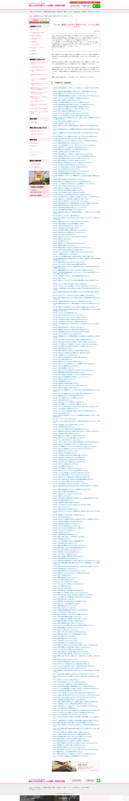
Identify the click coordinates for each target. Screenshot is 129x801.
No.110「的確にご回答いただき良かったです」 (66, 509)
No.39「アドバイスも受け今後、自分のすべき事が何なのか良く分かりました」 (74, 666)
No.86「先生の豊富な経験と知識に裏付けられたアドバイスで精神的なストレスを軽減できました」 (76, 563)
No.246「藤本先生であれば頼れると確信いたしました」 (68, 190)
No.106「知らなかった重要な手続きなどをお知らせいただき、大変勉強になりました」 (76, 519)
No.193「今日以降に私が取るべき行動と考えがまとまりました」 (70, 319)
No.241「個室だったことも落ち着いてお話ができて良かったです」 (71, 199)
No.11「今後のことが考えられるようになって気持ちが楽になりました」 (72, 734)
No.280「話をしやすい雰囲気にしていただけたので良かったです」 (71, 108)
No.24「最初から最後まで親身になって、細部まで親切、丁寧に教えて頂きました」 (75, 701)
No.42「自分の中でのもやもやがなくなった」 (65, 659)
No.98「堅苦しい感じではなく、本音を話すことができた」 (69, 536)
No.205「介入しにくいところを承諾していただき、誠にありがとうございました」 (75, 286)
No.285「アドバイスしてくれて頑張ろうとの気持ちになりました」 (71, 98)
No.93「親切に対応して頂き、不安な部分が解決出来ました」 (69, 547)
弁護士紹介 (60, 11)
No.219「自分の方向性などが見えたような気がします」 (68, 249)
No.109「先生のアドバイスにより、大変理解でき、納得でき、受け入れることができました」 (76, 511)
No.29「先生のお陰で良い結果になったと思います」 (67, 690)
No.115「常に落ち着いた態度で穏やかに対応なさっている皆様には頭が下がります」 (76, 498)
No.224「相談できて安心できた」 (62, 239)
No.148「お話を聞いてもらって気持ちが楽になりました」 (69, 424)
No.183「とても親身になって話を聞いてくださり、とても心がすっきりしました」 (75, 344)
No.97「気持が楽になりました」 (62, 538)
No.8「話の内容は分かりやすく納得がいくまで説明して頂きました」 (72, 740)
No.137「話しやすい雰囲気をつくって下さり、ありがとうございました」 (73, 448)
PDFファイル (34, 22)
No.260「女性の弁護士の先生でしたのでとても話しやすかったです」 (72, 158)
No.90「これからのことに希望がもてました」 (65, 554)
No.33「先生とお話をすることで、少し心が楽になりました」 (69, 682)
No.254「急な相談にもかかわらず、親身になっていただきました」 (71, 171)
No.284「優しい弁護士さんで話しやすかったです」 (67, 100)
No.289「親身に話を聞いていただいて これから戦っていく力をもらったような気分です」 (76, 88)
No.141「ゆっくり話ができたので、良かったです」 (67, 440)
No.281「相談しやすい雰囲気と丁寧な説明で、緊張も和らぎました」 (72, 106)
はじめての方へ (38, 11)
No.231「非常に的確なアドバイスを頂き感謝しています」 (69, 223)
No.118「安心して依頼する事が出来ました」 (65, 491)
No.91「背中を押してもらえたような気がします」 (66, 552)
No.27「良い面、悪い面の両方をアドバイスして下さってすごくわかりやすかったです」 (76, 695)
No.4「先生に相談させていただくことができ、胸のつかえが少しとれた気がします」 (76, 749)
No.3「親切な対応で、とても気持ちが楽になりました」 (68, 751)
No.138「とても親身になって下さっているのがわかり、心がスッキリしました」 (74, 446)
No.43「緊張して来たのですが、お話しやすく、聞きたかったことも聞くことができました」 (76, 656)
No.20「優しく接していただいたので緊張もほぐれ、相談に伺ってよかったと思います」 (76, 710)
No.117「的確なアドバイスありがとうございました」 (67, 493)
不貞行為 (33, 155)
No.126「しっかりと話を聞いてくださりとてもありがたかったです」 (72, 472)
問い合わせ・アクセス (93, 11)
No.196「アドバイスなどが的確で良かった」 (65, 312)
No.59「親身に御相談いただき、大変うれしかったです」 (68, 623)
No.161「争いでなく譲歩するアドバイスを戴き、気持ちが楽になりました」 (73, 393)
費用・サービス (68, 11)
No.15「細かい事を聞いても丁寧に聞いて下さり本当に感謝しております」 (73, 722)
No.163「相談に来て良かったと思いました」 (65, 387)
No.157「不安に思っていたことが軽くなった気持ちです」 (69, 402)
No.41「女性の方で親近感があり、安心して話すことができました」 (71, 661)
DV (32, 149)
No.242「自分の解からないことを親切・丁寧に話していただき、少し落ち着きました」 (76, 196)
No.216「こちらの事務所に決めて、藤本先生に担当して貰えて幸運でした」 (73, 256)
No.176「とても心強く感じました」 (63, 359)
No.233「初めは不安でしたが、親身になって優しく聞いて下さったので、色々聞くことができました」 (76, 218)
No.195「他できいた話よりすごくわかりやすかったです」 (69, 315)
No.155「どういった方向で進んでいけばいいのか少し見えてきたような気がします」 (76, 406)
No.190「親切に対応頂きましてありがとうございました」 (69, 327)
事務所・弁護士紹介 (36, 36)
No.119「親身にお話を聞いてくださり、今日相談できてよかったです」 (72, 489)
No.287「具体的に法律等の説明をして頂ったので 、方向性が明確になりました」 (75, 91)
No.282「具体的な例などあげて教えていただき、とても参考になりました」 (73, 104)
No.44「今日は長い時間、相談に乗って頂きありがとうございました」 (72, 653)
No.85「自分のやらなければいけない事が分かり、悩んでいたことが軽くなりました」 (76, 566)
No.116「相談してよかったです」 (62, 496)
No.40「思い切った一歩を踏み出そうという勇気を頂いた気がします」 (72, 663)
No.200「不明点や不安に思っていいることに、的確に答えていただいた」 (73, 301)
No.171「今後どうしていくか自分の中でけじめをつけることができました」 (73, 370)
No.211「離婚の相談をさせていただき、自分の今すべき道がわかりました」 (73, 270)
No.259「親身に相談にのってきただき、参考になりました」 (69, 160)
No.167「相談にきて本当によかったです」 (64, 379)
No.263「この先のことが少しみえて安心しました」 (67, 151)
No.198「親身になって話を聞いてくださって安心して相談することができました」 (75, 307)
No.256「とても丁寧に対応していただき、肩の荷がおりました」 (70, 167)
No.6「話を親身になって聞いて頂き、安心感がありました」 (69, 745)
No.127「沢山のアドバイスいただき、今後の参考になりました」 (70, 470)
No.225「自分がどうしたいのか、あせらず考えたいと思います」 (70, 236)
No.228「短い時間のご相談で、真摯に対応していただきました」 (70, 230)
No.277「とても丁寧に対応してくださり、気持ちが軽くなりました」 (72, 115)
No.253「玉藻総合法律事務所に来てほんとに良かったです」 (69, 173)
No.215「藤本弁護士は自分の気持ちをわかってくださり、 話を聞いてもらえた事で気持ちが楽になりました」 (76, 259)
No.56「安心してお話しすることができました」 (66, 629)
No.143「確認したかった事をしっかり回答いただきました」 (69, 435)
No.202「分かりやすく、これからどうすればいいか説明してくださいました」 (74, 295)
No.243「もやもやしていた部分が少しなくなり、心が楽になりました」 (72, 194)
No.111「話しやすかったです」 (61, 506)
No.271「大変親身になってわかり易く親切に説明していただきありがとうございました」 (76, 133)
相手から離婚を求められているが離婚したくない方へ (39, 84)
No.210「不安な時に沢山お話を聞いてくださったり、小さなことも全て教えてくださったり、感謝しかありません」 (76, 272)
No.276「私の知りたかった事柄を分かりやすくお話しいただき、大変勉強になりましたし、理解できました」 (76, 118)
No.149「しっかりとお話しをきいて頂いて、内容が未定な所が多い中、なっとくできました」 (76, 421)
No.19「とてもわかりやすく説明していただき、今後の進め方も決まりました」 (74, 712)
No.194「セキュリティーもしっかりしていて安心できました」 (70, 317)
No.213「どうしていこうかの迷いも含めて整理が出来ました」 (70, 264)
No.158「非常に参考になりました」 (63, 400)
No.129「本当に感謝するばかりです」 (63, 466)
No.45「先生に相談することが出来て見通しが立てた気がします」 (71, 651)
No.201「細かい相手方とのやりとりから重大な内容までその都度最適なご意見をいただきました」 (76, 298)
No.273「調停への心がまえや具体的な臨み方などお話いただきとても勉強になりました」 (76, 126)
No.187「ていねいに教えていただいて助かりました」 (67, 334)
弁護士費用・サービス (37, 39)
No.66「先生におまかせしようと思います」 (65, 608)
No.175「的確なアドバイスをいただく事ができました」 (68, 361)
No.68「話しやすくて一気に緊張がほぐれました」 (66, 603)
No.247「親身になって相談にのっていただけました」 (67, 188)
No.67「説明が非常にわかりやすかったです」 (65, 605)
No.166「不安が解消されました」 (62, 381)
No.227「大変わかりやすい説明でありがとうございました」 (69, 232)
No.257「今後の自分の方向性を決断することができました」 (69, 164)
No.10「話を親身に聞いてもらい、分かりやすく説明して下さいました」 (72, 736)
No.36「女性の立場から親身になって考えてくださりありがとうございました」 (74, 674)
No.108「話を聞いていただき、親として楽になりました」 (69, 514)
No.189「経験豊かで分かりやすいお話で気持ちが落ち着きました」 (71, 329)
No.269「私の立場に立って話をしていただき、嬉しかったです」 (70, 138)
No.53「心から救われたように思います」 (64, 636)
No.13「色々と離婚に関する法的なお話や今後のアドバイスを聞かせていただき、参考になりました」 (76, 729)
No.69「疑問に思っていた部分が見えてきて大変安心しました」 (70, 601)
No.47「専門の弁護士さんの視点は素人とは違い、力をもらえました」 (72, 647)
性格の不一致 (34, 146)
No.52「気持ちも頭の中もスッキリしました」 (65, 638)
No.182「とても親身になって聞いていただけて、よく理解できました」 (72, 346)
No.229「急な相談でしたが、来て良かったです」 (66, 228)
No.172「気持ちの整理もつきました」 (63, 368)
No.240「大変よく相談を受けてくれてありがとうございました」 (70, 201)
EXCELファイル (44, 22)
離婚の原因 (34, 143)
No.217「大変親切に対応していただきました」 (66, 254)
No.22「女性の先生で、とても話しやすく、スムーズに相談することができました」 (75, 706)
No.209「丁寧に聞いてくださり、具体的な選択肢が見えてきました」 (72, 275)
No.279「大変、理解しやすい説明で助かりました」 (67, 111)
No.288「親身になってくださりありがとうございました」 (69, 93)
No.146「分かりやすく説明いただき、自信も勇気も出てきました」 (71, 429)
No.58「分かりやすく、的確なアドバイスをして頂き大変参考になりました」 (74, 625)
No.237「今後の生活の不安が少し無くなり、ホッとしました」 (70, 207)
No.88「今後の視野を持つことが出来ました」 (65, 558)
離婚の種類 (34, 122)
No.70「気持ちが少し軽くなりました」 (64, 599)
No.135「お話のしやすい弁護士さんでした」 (65, 453)
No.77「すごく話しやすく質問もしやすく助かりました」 (68, 584)
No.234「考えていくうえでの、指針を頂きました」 (67, 215)
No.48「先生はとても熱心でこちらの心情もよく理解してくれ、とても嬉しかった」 (75, 645)
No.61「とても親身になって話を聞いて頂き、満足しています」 (70, 618)
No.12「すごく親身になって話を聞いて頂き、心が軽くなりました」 (71, 732)
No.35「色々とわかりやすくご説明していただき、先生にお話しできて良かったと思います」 (76, 676)
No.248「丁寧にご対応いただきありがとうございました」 (69, 185)
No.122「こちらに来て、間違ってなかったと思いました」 (69, 481)
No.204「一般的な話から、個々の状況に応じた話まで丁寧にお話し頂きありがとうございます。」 (76, 288)
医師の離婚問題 (35, 167)
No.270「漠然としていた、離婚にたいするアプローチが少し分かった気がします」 (75, 136)
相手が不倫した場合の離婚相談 (39, 109)
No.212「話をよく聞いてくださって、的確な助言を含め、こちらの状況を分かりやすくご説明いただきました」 (76, 267)
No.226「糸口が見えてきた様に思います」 (64, 234)
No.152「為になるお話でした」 (61, 413)
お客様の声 (84, 11)
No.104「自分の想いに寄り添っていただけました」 (67, 523)
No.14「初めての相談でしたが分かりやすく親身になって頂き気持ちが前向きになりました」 (76, 725)
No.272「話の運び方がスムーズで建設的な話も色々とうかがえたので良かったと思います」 (76, 129)
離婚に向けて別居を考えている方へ (39, 75)
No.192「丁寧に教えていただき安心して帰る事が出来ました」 (70, 321)
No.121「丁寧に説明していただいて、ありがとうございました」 (70, 483)
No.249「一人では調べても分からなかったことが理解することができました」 (74, 183)
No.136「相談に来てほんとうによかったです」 (66, 451)
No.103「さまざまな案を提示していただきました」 (67, 525)
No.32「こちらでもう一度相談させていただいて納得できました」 (71, 684)
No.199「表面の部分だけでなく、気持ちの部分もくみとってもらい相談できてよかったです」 (76, 304)
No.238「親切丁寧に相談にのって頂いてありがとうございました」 (71, 205)
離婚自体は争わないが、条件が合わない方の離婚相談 (39, 88)
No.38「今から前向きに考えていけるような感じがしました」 (69, 668)
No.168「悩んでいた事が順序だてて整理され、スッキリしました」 (71, 376)
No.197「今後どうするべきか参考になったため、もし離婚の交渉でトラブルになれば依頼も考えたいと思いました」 (76, 309)
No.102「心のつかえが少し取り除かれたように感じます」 (69, 528)
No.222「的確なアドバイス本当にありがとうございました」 (69, 243)
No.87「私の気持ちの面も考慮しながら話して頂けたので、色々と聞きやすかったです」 (76, 560)
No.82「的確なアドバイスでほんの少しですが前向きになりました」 (71, 573)
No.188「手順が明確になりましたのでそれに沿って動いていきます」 (72, 331)
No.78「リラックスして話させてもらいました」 (66, 581)
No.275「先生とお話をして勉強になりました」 (66, 121)
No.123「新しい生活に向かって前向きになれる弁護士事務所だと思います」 (73, 479)
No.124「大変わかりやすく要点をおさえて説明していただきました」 (72, 477)
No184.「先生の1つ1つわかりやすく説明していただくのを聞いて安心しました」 (75, 342)
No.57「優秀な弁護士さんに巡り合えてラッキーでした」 (68, 627)
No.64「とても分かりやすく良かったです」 (65, 612)
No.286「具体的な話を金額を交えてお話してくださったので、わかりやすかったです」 (76, 95)
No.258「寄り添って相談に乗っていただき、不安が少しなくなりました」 (73, 162)
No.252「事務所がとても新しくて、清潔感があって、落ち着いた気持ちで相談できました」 (76, 176)
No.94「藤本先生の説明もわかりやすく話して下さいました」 (69, 545)
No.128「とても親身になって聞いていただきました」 (67, 468)
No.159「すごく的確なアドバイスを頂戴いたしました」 (68, 398)
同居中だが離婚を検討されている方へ (39, 70)
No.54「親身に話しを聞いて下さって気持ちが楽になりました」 (70, 634)
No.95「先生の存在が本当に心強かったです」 (65, 543)
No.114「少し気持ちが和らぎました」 (63, 500)
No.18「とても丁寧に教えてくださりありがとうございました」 (70, 714)
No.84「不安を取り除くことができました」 (65, 568)
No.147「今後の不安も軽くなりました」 (64, 427)
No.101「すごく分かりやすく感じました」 (64, 530)
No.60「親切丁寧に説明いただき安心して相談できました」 (69, 621)
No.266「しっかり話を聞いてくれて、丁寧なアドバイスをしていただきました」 (75, 145)
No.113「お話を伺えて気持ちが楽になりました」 (66, 502)
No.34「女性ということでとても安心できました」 (66, 679)
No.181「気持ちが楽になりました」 (63, 348)
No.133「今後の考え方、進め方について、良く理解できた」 (69, 457)
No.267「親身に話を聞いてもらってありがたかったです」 (69, 143)
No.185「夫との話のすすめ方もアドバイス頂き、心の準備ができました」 (73, 339)
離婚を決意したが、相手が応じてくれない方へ (39, 97)
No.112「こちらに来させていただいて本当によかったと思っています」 (72, 504)
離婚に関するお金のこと (37, 131)
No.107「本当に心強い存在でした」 (63, 517)
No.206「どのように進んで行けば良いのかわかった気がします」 (70, 283)
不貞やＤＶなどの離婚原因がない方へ (39, 79)
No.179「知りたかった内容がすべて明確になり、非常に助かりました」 (72, 352)
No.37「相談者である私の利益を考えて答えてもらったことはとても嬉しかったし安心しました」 (76, 671)
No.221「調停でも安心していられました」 (64, 245)
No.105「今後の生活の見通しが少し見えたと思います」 (68, 521)
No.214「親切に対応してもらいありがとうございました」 (69, 262)
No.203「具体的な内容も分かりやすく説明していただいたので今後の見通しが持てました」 (76, 292)
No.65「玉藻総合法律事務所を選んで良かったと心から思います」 (71, 610)
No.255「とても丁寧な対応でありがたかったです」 (67, 169)
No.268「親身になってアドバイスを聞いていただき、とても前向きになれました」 (75, 140)
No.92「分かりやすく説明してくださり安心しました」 (68, 549)
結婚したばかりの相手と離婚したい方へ (39, 104)
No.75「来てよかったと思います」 (62, 588)
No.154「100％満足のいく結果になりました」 (65, 408)
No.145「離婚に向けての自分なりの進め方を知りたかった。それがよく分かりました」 (76, 431)
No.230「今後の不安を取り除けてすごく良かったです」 (68, 225)
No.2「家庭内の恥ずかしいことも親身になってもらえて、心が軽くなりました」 (74, 754)
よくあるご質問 (35, 45)
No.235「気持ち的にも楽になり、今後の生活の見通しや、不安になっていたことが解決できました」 (76, 212)
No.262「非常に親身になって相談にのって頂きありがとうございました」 (73, 154)
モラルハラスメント (36, 152)
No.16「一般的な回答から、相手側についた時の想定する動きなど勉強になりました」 (76, 720)
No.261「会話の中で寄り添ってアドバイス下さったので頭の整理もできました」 (75, 156)
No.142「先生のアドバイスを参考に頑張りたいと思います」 (69, 437)
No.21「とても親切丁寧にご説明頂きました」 (65, 708)
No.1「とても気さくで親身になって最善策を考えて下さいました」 (71, 756)
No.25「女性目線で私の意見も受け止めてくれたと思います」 (69, 699)
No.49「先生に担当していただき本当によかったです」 (68, 642)
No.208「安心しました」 (60, 278)
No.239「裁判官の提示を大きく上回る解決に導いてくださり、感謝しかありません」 (76, 203)
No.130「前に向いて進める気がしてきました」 (66, 464)
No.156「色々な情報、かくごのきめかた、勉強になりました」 (70, 404)
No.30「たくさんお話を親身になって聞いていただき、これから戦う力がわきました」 (76, 688)
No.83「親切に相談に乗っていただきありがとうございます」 (69, 570)
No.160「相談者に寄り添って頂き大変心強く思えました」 (69, 395)
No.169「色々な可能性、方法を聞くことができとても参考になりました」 (73, 374)
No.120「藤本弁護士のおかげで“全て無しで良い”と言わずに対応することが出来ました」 (76, 486)
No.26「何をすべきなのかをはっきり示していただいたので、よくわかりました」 (75, 697)
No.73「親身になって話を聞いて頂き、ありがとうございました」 (71, 592)
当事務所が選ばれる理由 (49, 11)
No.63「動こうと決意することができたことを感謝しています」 (70, 614)
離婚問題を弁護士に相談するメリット (39, 63)
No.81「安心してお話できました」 (62, 575)
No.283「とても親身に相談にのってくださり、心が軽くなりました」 (71, 102)
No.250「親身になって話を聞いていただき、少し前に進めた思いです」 (72, 181)
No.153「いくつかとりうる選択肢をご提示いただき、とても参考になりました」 (75, 411)
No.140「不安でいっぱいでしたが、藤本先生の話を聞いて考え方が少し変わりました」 (76, 442)
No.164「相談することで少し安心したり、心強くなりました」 (70, 385)
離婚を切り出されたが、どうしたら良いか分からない (39, 93)
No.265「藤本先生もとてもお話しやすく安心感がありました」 (70, 147)
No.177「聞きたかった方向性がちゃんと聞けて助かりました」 (70, 357)
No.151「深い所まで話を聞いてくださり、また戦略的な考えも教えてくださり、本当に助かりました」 (76, 416)
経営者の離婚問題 (35, 164)
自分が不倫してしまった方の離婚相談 (39, 112)
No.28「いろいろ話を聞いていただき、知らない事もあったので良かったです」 (74, 692)
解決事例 (33, 51)
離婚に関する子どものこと (38, 134)
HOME (31, 11)
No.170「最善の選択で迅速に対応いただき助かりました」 (69, 372)
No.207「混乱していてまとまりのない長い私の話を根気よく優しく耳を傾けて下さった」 (76, 280)
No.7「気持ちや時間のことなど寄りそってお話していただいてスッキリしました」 (75, 743)
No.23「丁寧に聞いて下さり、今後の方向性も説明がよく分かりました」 (72, 703)
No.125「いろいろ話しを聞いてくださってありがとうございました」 (72, 474)
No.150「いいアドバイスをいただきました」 (65, 419)
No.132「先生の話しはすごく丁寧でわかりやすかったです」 (69, 459)
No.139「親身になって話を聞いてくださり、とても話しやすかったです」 (73, 444)
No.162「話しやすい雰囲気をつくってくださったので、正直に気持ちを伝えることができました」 (76, 390)
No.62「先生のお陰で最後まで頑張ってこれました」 (67, 616)
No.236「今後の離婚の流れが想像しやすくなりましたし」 (69, 209)
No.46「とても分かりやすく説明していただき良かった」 (68, 649)
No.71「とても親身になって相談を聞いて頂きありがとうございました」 (72, 597)
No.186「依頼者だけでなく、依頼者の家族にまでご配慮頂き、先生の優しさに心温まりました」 (76, 336)
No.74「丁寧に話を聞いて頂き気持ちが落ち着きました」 (68, 590)
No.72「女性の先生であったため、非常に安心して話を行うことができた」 (73, 594)
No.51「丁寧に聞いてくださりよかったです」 (65, 640)
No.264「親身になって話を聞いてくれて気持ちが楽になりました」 (71, 149)
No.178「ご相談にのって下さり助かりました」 (66, 355)
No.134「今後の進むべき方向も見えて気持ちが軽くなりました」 (70, 455)
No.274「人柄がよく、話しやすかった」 (64, 123)
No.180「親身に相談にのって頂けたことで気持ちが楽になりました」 (72, 350)
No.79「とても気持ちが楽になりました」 (64, 579)
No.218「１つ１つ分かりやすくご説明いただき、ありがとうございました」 (73, 252)
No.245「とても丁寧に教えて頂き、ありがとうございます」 (69, 192)
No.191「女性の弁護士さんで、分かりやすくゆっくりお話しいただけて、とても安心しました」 (76, 324)
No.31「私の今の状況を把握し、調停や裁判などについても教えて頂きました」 (74, 686)
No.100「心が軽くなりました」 (61, 532)
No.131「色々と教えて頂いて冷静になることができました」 (69, 461)
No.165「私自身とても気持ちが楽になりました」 (66, 383)
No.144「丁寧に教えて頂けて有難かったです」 (66, 433)
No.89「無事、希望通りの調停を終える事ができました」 (68, 556)
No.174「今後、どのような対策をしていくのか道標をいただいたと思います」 (74, 363)
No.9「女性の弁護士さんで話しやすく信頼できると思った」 (69, 738)
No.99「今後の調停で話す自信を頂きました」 (65, 534)
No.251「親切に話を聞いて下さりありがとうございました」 (69, 179)
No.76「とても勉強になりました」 (62, 586)
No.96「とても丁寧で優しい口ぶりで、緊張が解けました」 (69, 541)
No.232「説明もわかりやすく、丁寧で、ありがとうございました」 (71, 221)
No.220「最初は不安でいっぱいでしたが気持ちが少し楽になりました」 (72, 247)
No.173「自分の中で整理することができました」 (66, 366)
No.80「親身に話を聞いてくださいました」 (65, 577)
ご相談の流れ (76, 11)
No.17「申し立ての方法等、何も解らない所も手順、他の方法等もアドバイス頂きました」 (76, 717)
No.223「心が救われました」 (61, 241)
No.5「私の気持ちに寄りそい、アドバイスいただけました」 (69, 747)
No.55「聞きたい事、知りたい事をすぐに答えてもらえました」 (70, 631)
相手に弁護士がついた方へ (38, 101)
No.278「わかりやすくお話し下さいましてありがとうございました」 (72, 113)
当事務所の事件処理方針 (37, 67)
